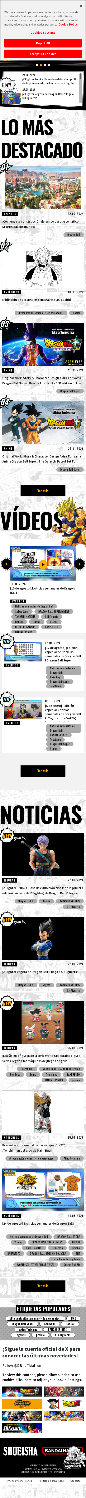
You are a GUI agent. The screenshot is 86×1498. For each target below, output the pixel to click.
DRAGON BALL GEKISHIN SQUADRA (48, 1254)
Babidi (76, 313)
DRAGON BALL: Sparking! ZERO (31, 611)
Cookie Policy (67, 24)
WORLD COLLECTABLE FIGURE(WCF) (61, 1069)
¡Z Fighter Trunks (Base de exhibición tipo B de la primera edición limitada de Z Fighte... (49, 81)
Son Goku (15, 1074)
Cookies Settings (42, 33)
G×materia (57, 1248)
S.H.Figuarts (73, 907)
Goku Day (55, 677)
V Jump (54, 749)
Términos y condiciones (18, 1480)
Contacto (76, 1480)
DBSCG (42, 617)
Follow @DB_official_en (21, 1365)
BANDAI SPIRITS (59, 735)
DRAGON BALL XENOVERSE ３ (30, 627)
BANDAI (70, 1324)
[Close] (81, 5)
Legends (67, 606)
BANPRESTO (73, 1074)
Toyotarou (55, 686)
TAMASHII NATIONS (70, 901)
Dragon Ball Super (70, 391)
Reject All (43, 43)
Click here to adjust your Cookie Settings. (49, 1379)
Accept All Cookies (43, 54)
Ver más (43, 490)
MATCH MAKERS (34, 1248)
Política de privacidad (51, 1480)
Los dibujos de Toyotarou (66, 1259)
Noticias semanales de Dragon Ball (34, 606)
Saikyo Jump (22, 617)
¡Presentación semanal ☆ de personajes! (41, 313)
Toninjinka (51, 1074)
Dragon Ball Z (25, 901)
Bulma (33, 1074)
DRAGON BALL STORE (68, 1237)
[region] (43, 88)
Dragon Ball (73, 235)
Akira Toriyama (72, 1158)
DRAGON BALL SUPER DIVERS (30, 622)
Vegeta (46, 985)
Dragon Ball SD (72, 1265)
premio (61, 611)
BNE (78, 1254)
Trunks (46, 901)
